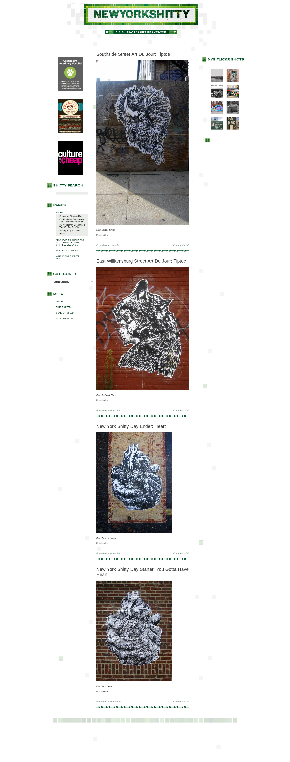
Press (62, 233)
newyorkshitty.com (145, 20)
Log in (59, 301)
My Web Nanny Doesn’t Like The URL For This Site (72, 226)
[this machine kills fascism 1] (215, 129)
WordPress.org (65, 319)
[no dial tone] (231, 81)
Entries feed (63, 307)
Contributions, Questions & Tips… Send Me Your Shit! (71, 220)
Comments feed (65, 313)
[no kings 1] (231, 129)
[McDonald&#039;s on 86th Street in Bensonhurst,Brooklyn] (231, 97)
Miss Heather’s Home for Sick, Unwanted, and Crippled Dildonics (70, 242)
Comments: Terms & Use (70, 216)
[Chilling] (231, 113)
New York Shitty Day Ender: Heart (131, 426)
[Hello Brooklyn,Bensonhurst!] (215, 113)
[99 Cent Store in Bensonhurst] (215, 97)
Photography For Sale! (69, 230)
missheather (114, 245)
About (59, 212)
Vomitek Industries (67, 250)
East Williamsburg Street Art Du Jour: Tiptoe (141, 261)
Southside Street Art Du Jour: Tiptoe (133, 54)
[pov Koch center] (215, 81)
